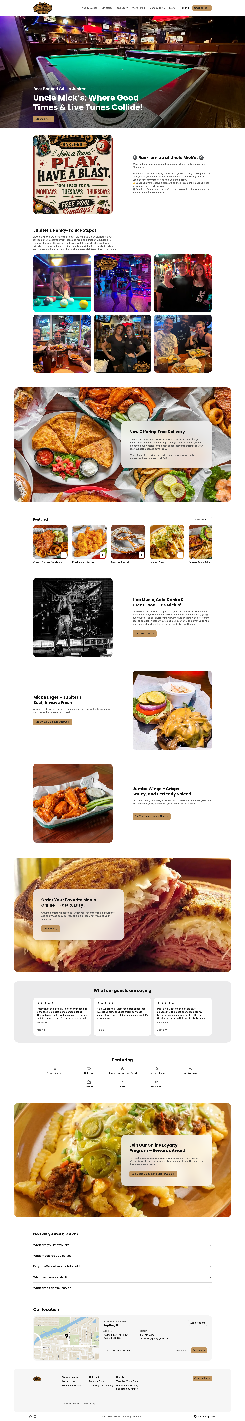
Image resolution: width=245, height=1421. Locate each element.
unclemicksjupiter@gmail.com (154, 1338)
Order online (199, 1350)
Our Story (122, 7)
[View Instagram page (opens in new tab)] (35, 1416)
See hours (181, 1350)
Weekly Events (89, 7)
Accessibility (88, 1403)
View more (42, 1022)
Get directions (197, 1322)
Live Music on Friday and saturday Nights (127, 1387)
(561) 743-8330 (147, 1335)
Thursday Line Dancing (101, 1385)
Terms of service (70, 1403)
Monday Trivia (157, 7)
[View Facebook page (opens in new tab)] (30, 1416)
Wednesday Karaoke (73, 1385)
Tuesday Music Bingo (127, 1381)
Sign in (186, 7)
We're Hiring (138, 7)
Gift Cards (107, 7)
